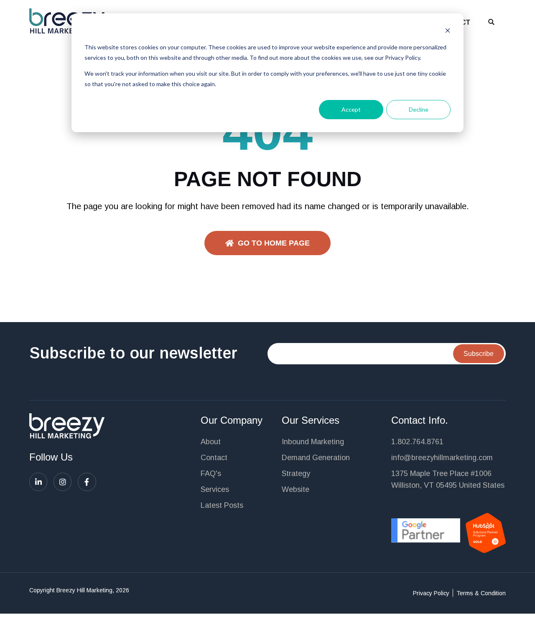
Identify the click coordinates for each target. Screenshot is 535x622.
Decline (418, 109)
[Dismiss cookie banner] (448, 31)
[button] (491, 22)
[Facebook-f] (87, 482)
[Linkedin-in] (38, 482)
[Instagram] (62, 482)
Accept (351, 109)
